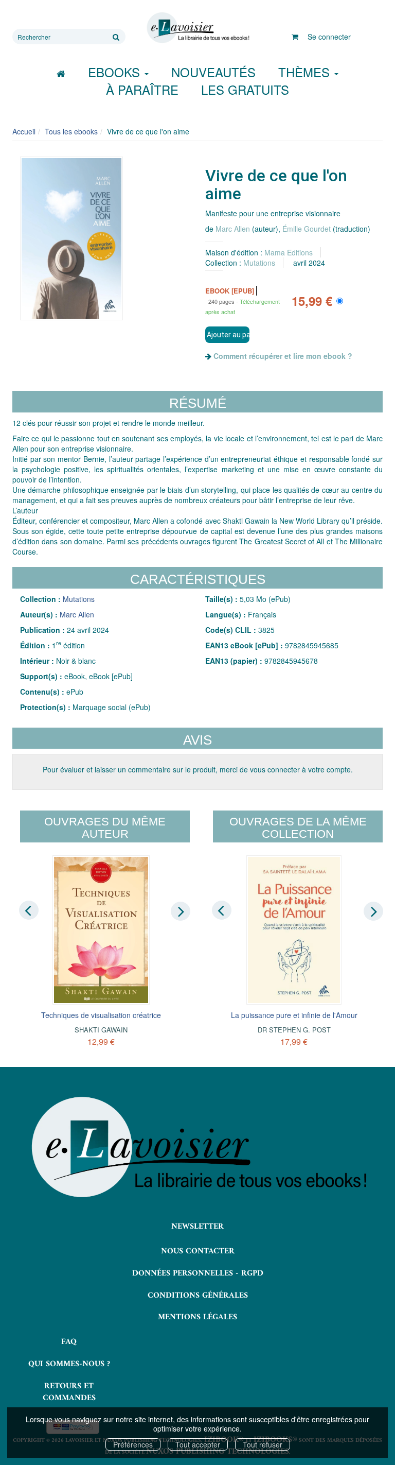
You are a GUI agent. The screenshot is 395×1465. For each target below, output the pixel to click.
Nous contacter (198, 1251)
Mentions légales (197, 1317)
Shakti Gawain (101, 1030)
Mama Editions (288, 252)
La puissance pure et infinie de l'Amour (294, 1015)
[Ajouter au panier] (227, 334)
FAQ (69, 1342)
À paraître (142, 89)
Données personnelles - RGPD (197, 1273)
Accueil (23, 131)
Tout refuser (262, 1444)
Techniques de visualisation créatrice (101, 1015)
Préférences (133, 1444)
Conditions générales (198, 1295)
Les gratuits (245, 89)
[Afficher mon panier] (295, 36)
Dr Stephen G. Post (294, 1030)
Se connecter (329, 36)
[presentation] (29, 910)
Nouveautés (213, 72)
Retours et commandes (69, 1392)
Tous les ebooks (71, 131)
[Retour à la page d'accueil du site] (197, 28)
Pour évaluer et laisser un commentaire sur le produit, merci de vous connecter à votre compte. (198, 769)
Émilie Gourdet (306, 228)
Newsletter (197, 1226)
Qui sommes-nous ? (69, 1364)
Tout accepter (197, 1444)
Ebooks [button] (115, 72)
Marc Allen (233, 228)
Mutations (259, 262)
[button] (71, 239)
